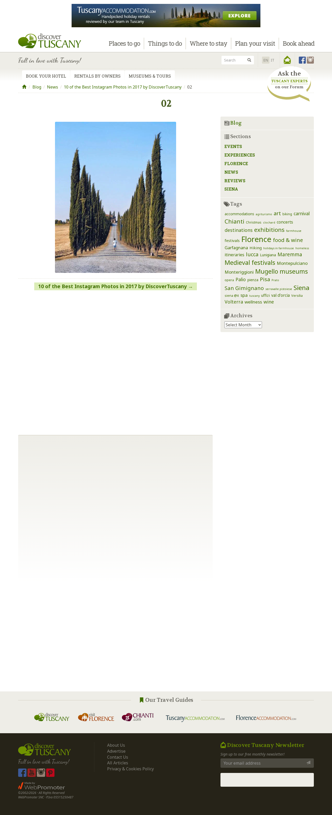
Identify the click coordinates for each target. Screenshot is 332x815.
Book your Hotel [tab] (46, 76)
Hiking (256, 247)
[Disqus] (115, 361)
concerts (285, 222)
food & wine (288, 240)
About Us (116, 745)
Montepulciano (292, 263)
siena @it (232, 295)
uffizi (265, 295)
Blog (36, 87)
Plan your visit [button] (255, 43)
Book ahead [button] (298, 43)
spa (244, 295)
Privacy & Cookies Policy (130, 769)
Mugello (266, 271)
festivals (232, 240)
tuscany (254, 296)
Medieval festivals (250, 262)
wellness (253, 302)
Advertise (116, 751)
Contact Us (117, 757)
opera (229, 280)
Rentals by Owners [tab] (97, 76)
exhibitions (269, 230)
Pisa (265, 279)
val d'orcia (280, 295)
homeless (302, 248)
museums (294, 271)
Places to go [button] (124, 43)
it (272, 60)
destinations (239, 230)
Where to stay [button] (208, 43)
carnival (302, 213)
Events (233, 146)
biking (287, 214)
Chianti (234, 221)
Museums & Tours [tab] (150, 76)
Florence (236, 163)
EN (265, 60)
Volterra (234, 302)
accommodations (239, 213)
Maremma (290, 254)
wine (269, 302)
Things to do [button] (165, 43)
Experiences (239, 155)
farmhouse (293, 231)
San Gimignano (244, 288)
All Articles (117, 763)
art (277, 213)
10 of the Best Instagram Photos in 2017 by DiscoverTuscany (123, 87)
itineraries (234, 255)
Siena (231, 189)
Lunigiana (268, 254)
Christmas (253, 222)
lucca (252, 254)
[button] (287, 60)
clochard (269, 222)
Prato (275, 280)
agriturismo (264, 214)
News (52, 87)
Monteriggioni (239, 272)
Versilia (297, 295)
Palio (241, 279)
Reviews (234, 180)
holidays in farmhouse (278, 248)
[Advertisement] (166, 637)
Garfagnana (236, 248)
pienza (252, 279)
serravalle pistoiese (278, 289)
